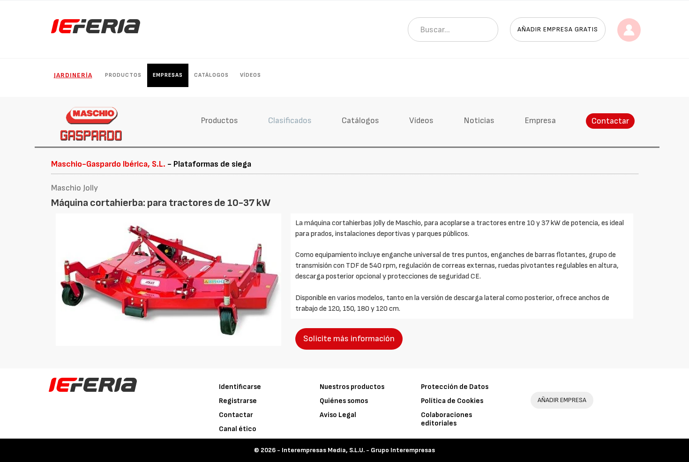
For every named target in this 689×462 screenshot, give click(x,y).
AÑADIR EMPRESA (562, 400)
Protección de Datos (454, 386)
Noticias (479, 120)
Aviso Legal (338, 415)
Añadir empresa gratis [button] (557, 29)
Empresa (540, 120)
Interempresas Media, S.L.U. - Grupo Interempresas (358, 450)
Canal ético (237, 429)
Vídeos (250, 75)
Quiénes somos (344, 400)
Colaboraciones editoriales (446, 419)
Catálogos (211, 75)
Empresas (168, 75)
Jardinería (73, 75)
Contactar (610, 121)
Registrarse (238, 400)
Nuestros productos (352, 386)
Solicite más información (349, 339)
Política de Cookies (452, 400)
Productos (123, 75)
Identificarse (240, 386)
